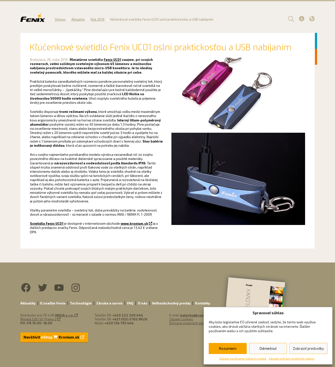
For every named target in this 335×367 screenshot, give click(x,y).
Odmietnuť (268, 348)
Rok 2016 (97, 19)
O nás (142, 303)
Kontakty (202, 303)
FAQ (130, 303)
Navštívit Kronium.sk (52, 337)
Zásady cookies (181, 319)
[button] (290, 18)
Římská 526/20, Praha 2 (38, 319)
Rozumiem (227, 348)
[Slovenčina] (312, 18)
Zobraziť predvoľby (308, 348)
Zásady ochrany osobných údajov (291, 358)
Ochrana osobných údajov (189, 323)
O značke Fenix (52, 303)
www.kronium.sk (134, 223)
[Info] (301, 18)
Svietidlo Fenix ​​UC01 (46, 223)
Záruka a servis (109, 303)
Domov (60, 19)
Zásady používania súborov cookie (242, 358)
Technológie (81, 303)
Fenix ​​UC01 (112, 60)
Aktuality (78, 19)
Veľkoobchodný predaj (171, 303)
